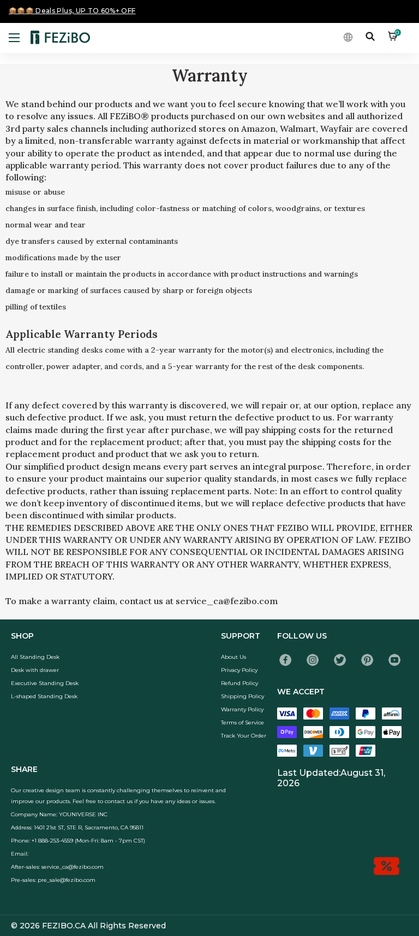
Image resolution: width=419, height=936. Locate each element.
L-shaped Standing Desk (44, 696)
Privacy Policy (239, 670)
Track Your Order (243, 735)
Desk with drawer (35, 670)
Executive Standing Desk (45, 683)
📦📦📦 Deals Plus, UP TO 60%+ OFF (72, 11)
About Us (233, 656)
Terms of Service (242, 722)
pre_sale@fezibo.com (66, 880)
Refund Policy (239, 683)
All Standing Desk (35, 656)
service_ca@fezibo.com (72, 866)
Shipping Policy (242, 696)
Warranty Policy (242, 709)
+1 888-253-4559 (52, 840)
